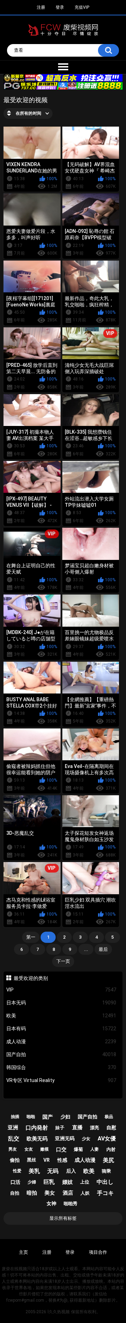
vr (46, 1160)
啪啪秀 (70, 1203)
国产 (47, 1117)
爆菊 (78, 1149)
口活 (15, 1182)
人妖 (85, 1193)
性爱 (17, 1170)
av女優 (107, 1138)
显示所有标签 (63, 1218)
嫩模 (44, 1149)
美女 (49, 1193)
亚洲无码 (65, 1138)
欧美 (61, 1015)
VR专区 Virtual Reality (61, 1080)
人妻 (94, 1149)
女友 (28, 1149)
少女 (86, 1138)
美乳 (34, 1171)
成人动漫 (61, 1041)
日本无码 (61, 1002)
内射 (110, 1149)
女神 (51, 1203)
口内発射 (37, 1127)
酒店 (68, 1193)
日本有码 (61, 1028)
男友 (12, 1149)
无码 (52, 1171)
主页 (23, 1252)
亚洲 (13, 1127)
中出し (105, 1182)
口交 (61, 1149)
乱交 (13, 1138)
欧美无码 (37, 1139)
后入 (71, 1171)
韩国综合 (61, 1067)
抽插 (15, 1116)
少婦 (32, 1182)
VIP (61, 990)
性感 (62, 1160)
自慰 (111, 1127)
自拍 (14, 1193)
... (86, 949)
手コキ (105, 1193)
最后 (103, 949)
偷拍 (15, 1160)
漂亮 (94, 1127)
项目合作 (98, 1252)
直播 (77, 1127)
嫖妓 (67, 1182)
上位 (84, 1182)
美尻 (108, 1160)
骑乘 (106, 1171)
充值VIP (82, 7)
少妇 (65, 1116)
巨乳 (49, 1182)
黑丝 (31, 1159)
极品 (109, 1116)
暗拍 (32, 1193)
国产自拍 (61, 1054)
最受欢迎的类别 (31, 978)
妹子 (59, 1127)
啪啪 (31, 1116)
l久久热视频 (59, 1311)
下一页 (63, 961)
